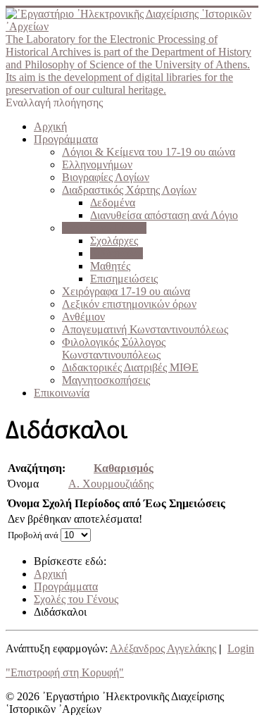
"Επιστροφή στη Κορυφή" (65, 672)
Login (240, 648)
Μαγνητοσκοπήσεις (106, 380)
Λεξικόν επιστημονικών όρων (129, 304)
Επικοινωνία (61, 393)
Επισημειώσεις (124, 279)
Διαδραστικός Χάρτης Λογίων (129, 190)
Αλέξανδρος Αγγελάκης (163, 648)
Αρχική (50, 126)
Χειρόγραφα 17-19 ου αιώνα (126, 291)
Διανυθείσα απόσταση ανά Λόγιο (164, 215)
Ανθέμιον (83, 317)
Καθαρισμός (123, 468)
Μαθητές (110, 266)
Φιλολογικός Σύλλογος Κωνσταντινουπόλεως (113, 348)
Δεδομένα (112, 203)
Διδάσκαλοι (116, 253)
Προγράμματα (66, 139)
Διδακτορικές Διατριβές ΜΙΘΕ (130, 367)
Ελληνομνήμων (97, 164)
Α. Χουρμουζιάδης (110, 484)
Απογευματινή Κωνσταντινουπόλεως (145, 329)
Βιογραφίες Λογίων (105, 177)
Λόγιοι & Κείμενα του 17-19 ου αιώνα (148, 152)
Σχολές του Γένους (104, 228)
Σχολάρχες (114, 241)
